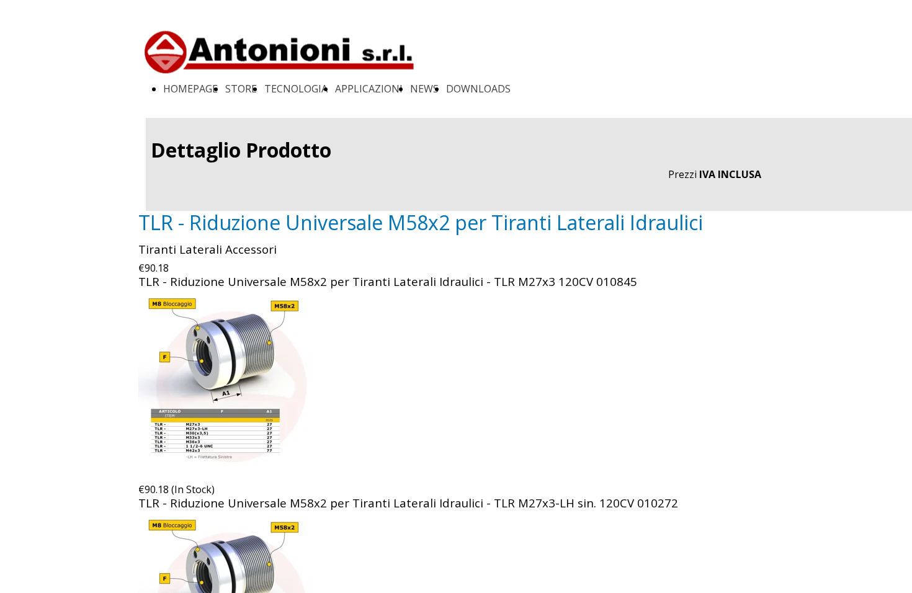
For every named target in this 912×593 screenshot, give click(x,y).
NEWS (424, 89)
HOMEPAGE (190, 89)
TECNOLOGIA (296, 89)
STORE (241, 89)
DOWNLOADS (478, 89)
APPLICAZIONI (369, 89)
